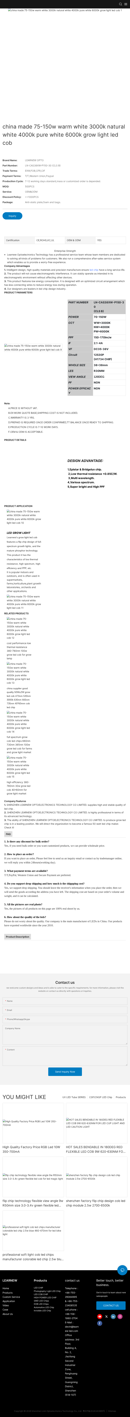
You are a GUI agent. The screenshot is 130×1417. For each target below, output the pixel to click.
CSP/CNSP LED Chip (100, 1097)
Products (121, 1097)
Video (6, 1305)
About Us (8, 1314)
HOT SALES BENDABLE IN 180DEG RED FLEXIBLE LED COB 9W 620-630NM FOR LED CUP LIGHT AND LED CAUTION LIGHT (95, 1149)
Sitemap (112, 1411)
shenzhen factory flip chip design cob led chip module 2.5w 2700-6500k (95, 1203)
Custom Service (11, 1296)
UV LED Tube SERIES (74, 1097)
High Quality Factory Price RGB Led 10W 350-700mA (31, 1149)
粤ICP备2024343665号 (94, 1411)
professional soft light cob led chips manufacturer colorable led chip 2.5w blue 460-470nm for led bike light (33, 1257)
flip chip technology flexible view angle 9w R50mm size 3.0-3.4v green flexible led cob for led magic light (33, 1203)
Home (6, 1288)
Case (5, 1309)
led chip (94, 269)
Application (9, 1301)
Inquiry (12, 215)
